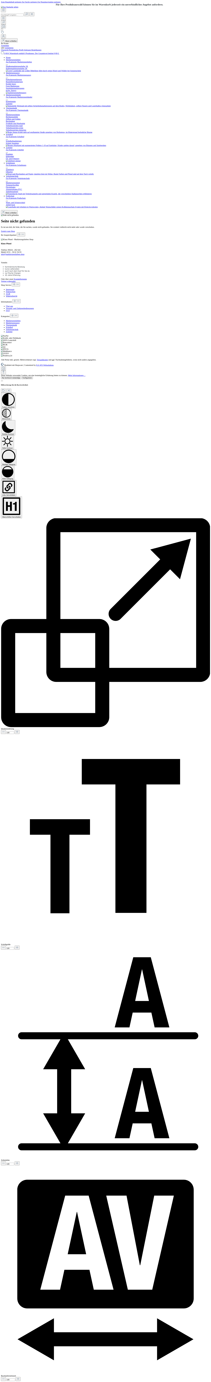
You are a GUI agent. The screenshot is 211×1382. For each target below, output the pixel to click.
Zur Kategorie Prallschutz (16, 198)
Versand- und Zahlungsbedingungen (20, 308)
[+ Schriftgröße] (17, 948)
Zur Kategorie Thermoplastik (17, 110)
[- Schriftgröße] (3, 948)
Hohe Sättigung (7, 479)
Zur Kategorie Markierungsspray (18, 75)
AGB (8, 294)
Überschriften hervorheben (11, 517)
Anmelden (5, 46)
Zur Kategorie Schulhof (15, 137)
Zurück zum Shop (8, 231)
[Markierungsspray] (16, 93)
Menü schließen (11, 41)
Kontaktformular (20, 279)
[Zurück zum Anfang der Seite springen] (3, 372)
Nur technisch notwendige (11, 378)
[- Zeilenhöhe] (3, 1163)
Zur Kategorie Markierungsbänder (19, 97)
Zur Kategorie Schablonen (16, 165)
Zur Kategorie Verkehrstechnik (18, 178)
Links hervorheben (8, 495)
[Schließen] (2, 380)
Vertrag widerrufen (8, 281)
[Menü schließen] (7, 64)
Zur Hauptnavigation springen (49, 2)
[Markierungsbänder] (58, 106)
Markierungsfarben (13, 321)
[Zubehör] (13, 161)
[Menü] (3, 10)
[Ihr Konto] (3, 36)
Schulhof (9, 327)
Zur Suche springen (29, 2)
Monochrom (6, 419)
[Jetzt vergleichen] (3, 26)
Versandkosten (42, 360)
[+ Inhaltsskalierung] (17, 732)
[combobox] (12, 15)
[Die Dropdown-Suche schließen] (31, 14)
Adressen (27, 50)
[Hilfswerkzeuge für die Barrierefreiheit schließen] (8, 391)
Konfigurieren (27, 378)
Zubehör (9, 332)
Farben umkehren (8, 407)
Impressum (10, 289)
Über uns (9, 306)
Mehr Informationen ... (76, 375)
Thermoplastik (11, 325)
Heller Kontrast (7, 448)
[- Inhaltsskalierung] (3, 732)
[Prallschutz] (52, 207)
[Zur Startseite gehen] (9, 7)
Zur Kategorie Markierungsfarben (19, 62)
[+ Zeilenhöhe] (17, 1163)
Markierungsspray (13, 323)
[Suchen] (26, 14)
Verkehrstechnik (12, 329)
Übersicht (5, 50)
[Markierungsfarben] (43, 71)
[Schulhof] (56, 145)
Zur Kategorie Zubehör (15, 150)
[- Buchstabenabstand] (3, 1379)
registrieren (9, 48)
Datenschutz (10, 292)
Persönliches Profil (16, 50)
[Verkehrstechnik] (49, 194)
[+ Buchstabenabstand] (18, 1379)
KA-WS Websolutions (45, 365)
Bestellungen (36, 50)
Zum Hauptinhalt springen (11, 2)
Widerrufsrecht (11, 296)
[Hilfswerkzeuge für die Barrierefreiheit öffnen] (2, 29)
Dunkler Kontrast (8, 434)
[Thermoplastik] (49, 132)
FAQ (8, 311)
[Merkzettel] (2, 33)
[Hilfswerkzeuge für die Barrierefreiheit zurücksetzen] (3, 391)
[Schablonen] (50, 174)
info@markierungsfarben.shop (12, 254)
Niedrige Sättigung (8, 464)
